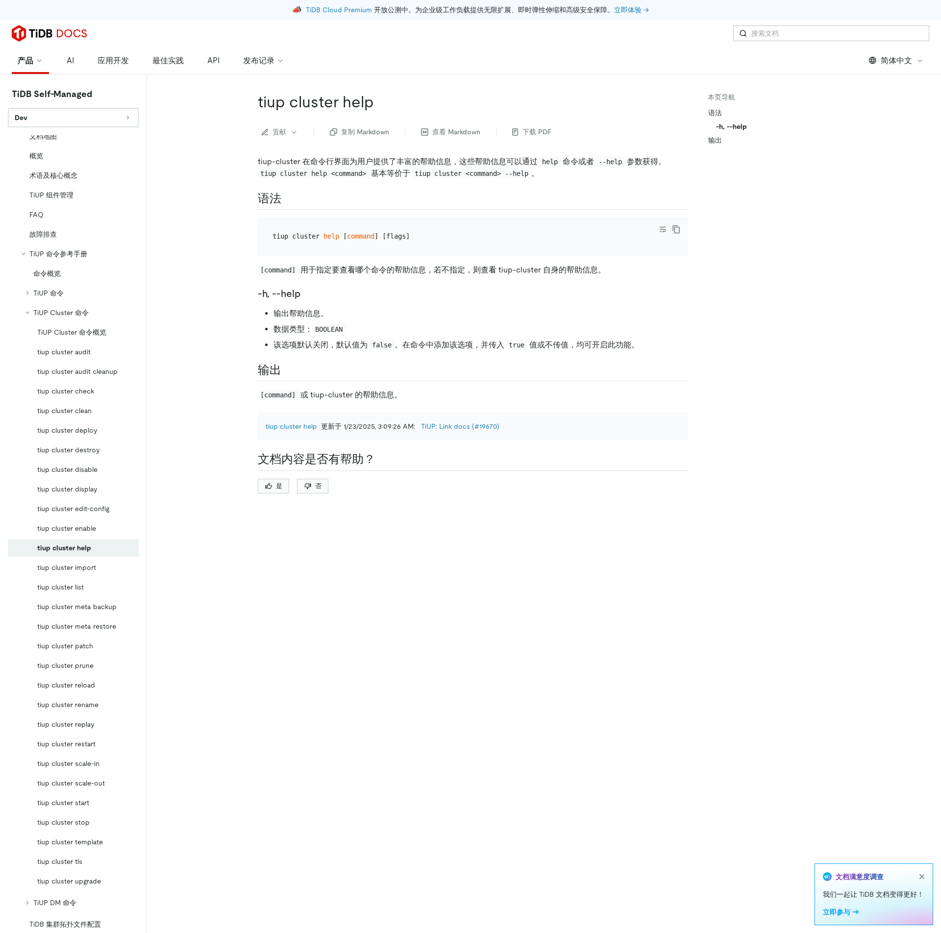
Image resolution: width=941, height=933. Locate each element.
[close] (922, 877)
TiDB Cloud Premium (339, 10)
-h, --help (731, 126)
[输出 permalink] (289, 370)
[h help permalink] (308, 293)
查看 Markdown (456, 132)
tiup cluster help (291, 426)
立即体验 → (631, 10)
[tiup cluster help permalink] (382, 102)
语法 (715, 113)
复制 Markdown (365, 132)
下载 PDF (536, 132)
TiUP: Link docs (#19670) (460, 426)
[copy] (676, 229)
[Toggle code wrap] (662, 229)
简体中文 (896, 60)
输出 (715, 140)
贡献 (279, 132)
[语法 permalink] (289, 198)
